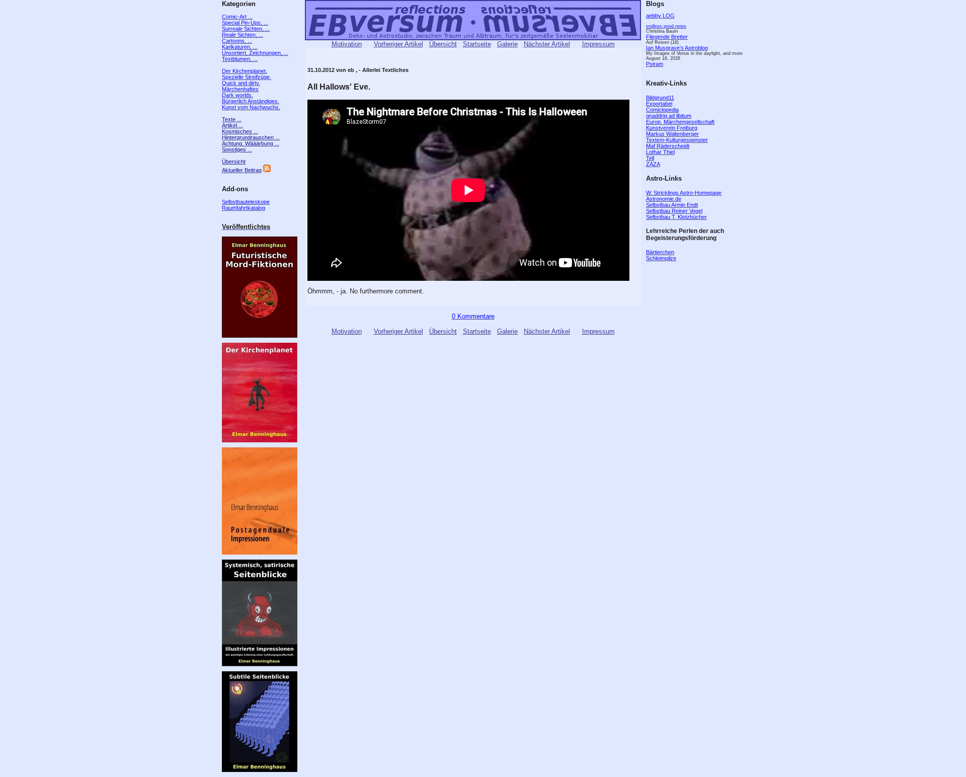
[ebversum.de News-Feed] (267, 170)
